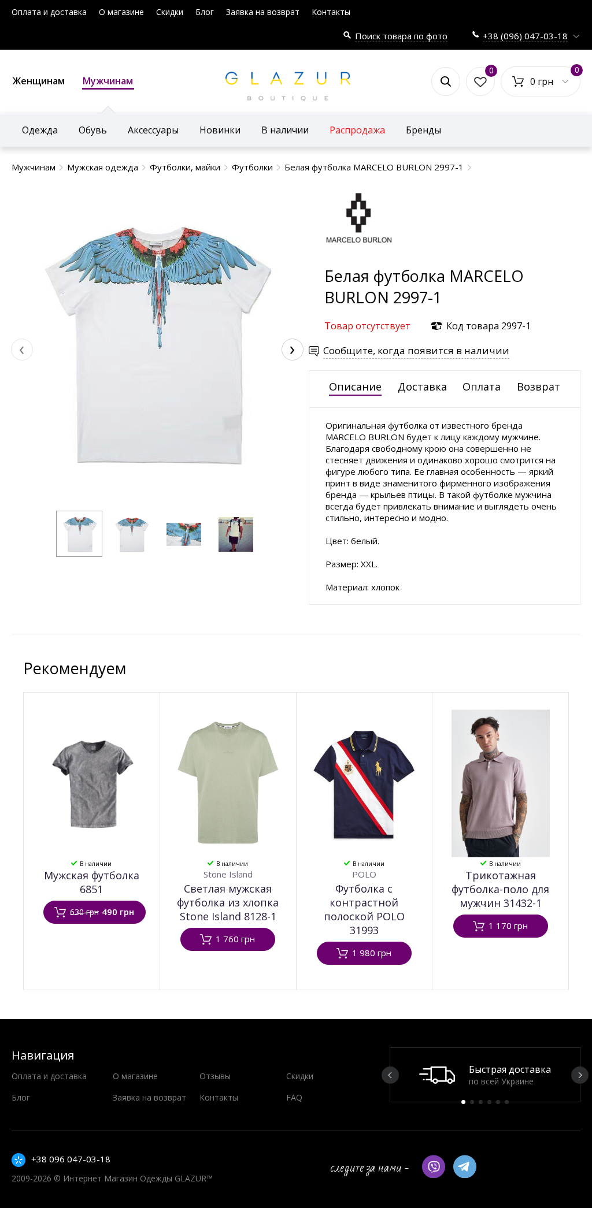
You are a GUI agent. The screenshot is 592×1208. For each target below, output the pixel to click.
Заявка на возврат (262, 11)
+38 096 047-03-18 (70, 1159)
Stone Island (228, 874)
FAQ (294, 1097)
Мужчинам (108, 81)
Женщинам (39, 81)
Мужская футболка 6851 (91, 882)
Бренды (423, 130)
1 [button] (463, 1102)
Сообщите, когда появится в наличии (416, 350)
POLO (364, 874)
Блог (204, 11)
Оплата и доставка (49, 11)
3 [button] (481, 1102)
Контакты (331, 11)
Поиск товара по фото (401, 36)
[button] (79, 534)
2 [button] (472, 1102)
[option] (485, 1075)
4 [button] (489, 1102)
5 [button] (498, 1102)
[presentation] (22, 349)
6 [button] (507, 1102)
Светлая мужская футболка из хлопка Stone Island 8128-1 (228, 902)
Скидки (169, 11)
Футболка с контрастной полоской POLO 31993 (364, 909)
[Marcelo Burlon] (359, 259)
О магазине (121, 11)
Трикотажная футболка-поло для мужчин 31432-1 (500, 889)
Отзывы (215, 1076)
